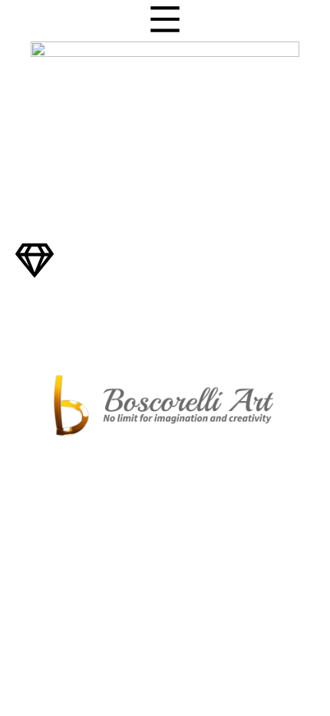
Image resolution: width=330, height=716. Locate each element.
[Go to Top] (299, 685)
